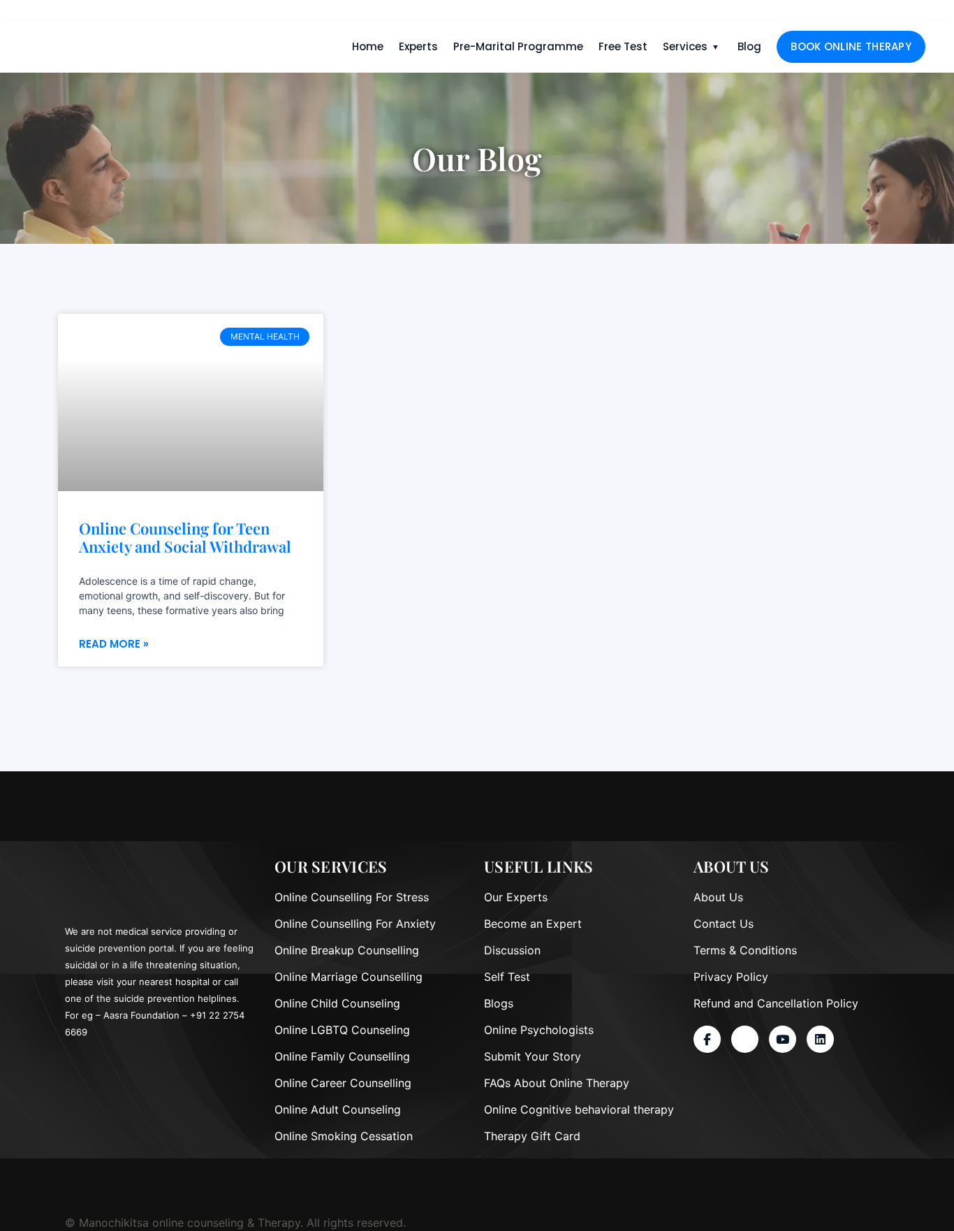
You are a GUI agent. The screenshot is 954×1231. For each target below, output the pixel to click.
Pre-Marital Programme (518, 46)
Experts (418, 46)
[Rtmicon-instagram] (744, 1039)
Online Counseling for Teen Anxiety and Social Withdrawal (185, 537)
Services (685, 46)
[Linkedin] (820, 1039)
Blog (749, 46)
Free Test (623, 46)
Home (367, 46)
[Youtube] (782, 1039)
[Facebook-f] (707, 1039)
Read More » (114, 643)
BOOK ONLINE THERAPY (851, 46)
